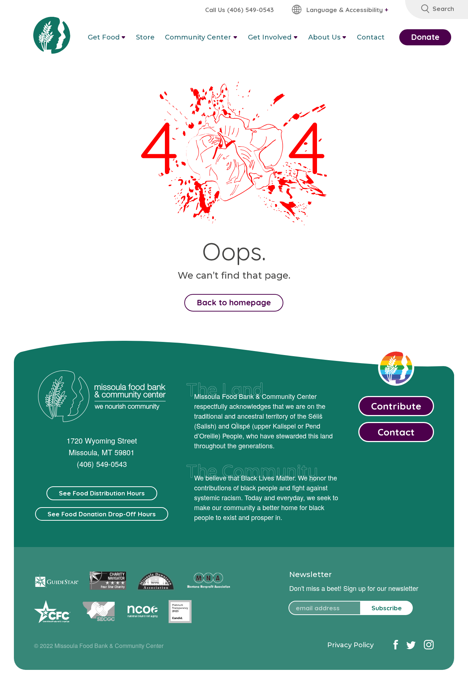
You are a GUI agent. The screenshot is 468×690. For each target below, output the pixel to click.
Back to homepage (234, 302)
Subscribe (386, 608)
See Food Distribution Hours (102, 493)
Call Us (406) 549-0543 (239, 10)
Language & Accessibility (347, 10)
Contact (371, 37)
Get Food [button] (104, 37)
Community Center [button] (198, 37)
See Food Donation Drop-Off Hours (102, 514)
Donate (425, 37)
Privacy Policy (350, 645)
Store (145, 37)
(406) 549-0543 (102, 464)
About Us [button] (324, 37)
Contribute (396, 406)
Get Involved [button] (269, 37)
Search (443, 8)
